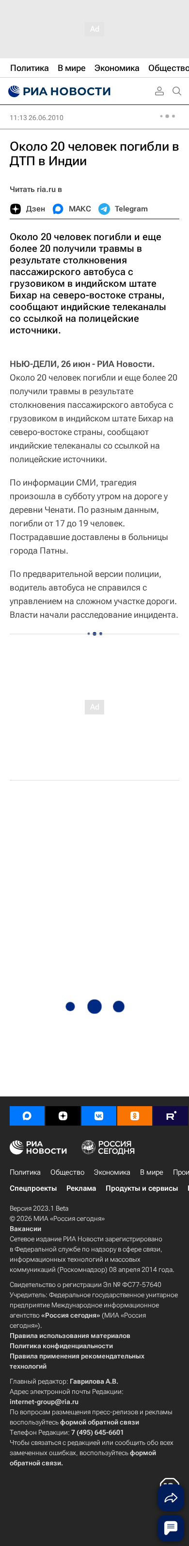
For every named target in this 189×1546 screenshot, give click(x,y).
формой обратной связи (99, 1422)
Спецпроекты (33, 1188)
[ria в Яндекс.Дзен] (63, 1116)
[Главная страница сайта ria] (58, 91)
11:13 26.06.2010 (36, 118)
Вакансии (25, 1229)
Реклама (81, 1188)
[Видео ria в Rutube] (170, 1116)
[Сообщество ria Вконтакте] (98, 1116)
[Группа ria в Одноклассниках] (134, 1116)
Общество (67, 1172)
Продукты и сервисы (142, 1188)
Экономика (112, 1172)
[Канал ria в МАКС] (27, 1116)
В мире (151, 1172)
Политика (25, 1172)
